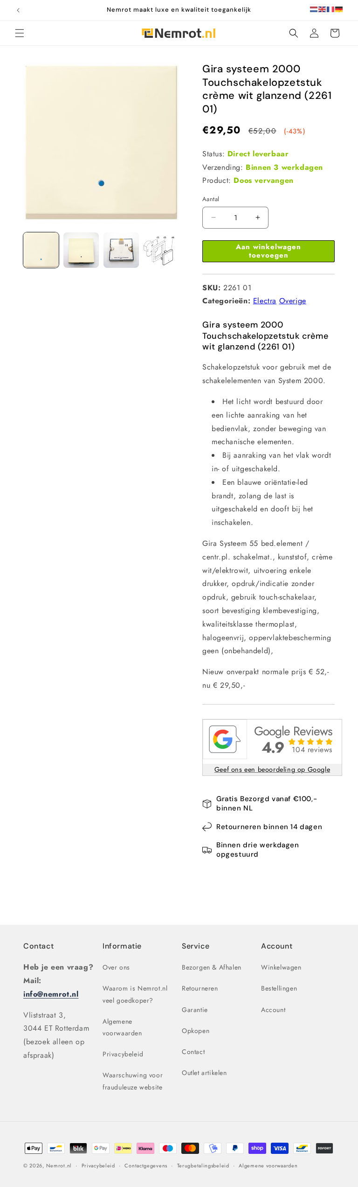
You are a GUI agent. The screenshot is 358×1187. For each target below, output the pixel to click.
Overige (292, 300)
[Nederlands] (314, 8)
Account (273, 1009)
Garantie (195, 1009)
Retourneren (200, 988)
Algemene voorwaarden (122, 1027)
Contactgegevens (145, 1165)
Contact (38, 946)
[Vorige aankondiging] (18, 10)
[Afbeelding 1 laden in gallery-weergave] (41, 250)
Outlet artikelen (204, 1072)
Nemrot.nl (59, 1165)
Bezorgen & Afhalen (211, 967)
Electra (264, 300)
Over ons (116, 967)
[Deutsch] (339, 8)
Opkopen (195, 1030)
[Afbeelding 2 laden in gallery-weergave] (81, 250)
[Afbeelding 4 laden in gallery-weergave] (161, 250)
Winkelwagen (281, 967)
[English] (322, 8)
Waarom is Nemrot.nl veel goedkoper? (135, 994)
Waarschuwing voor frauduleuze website (133, 1080)
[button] (19, 33)
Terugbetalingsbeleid (203, 1165)
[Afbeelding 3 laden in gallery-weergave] (121, 250)
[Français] (331, 8)
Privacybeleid (123, 1054)
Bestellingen (279, 988)
